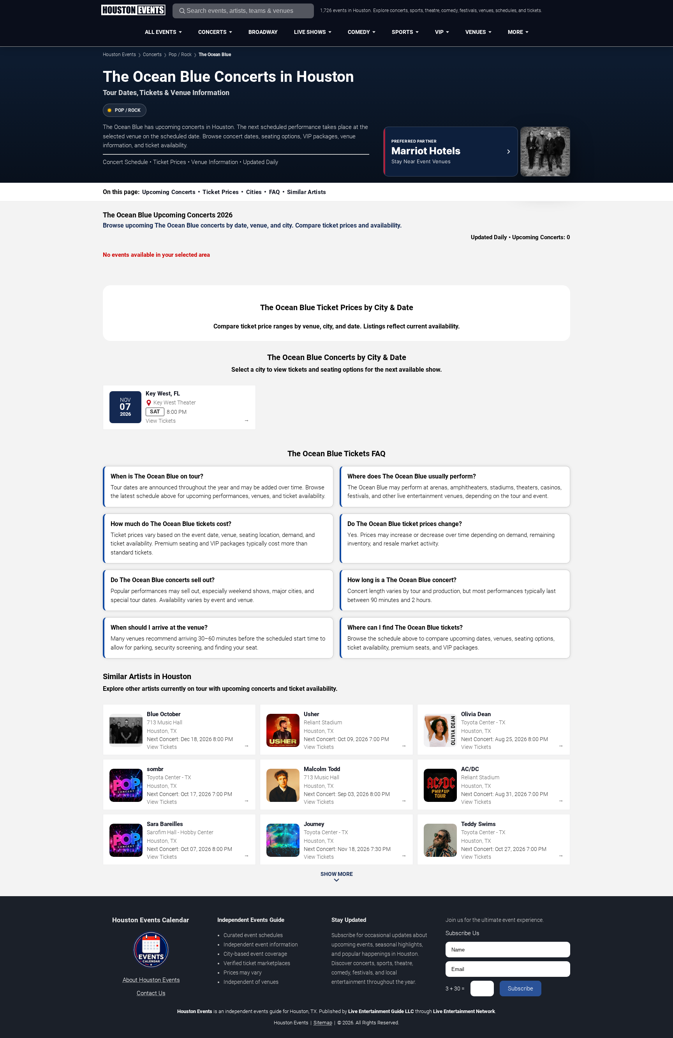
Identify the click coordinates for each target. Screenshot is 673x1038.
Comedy (359, 32)
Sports (402, 32)
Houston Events (119, 54)
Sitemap (323, 1023)
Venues (475, 32)
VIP (439, 32)
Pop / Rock (180, 54)
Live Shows (310, 32)
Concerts (212, 32)
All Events (160, 32)
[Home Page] (133, 10)
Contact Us (151, 993)
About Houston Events (151, 979)
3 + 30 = (455, 988)
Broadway (263, 32)
